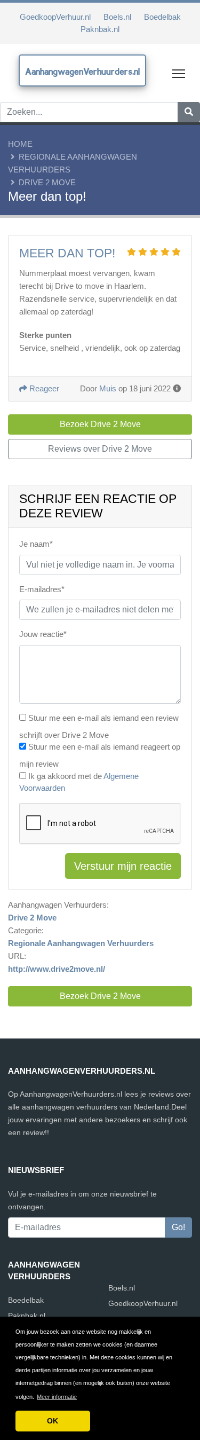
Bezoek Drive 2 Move (100, 996)
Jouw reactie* (43, 634)
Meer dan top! (67, 253)
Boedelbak (162, 16)
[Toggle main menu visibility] (179, 73)
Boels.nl (117, 16)
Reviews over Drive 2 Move (100, 448)
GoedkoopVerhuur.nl (55, 16)
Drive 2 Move (47, 182)
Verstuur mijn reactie (123, 866)
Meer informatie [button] (57, 1397)
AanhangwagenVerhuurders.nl (82, 71)
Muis (107, 388)
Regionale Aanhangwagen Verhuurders (81, 943)
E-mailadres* (42, 589)
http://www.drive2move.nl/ (56, 968)
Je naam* (36, 543)
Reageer (43, 388)
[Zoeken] (189, 112)
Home (20, 143)
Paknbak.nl (100, 29)
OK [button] (52, 1421)
